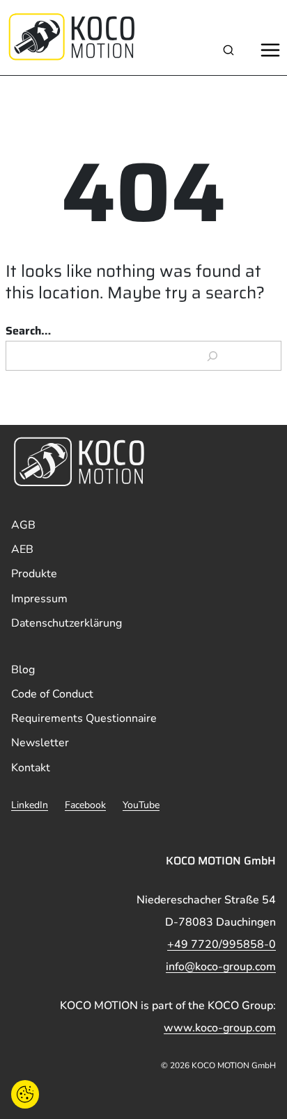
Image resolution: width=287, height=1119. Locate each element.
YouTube (141, 805)
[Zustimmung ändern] (25, 1094)
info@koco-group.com (221, 966)
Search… (28, 330)
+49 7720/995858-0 (221, 944)
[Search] (212, 356)
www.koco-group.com (220, 1028)
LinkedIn (29, 805)
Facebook (85, 805)
